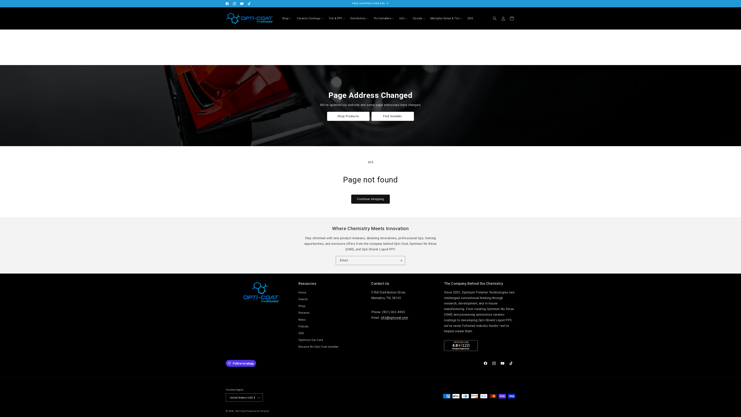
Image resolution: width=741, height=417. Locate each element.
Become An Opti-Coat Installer (319, 346)
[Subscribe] (401, 260)
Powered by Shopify (257, 411)
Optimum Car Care (311, 340)
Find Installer (392, 116)
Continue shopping (370, 199)
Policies (304, 326)
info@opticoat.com (394, 318)
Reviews (304, 312)
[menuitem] (286, 18)
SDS (301, 333)
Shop (302, 306)
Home (302, 292)
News (302, 319)
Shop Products (348, 116)
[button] (495, 18)
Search (303, 299)
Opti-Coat (240, 411)
